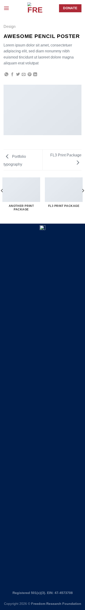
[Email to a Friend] (24, 74)
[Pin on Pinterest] (29, 74)
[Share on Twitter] (18, 74)
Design (10, 27)
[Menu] (6, 8)
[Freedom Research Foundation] (35, 8)
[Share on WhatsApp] (6, 74)
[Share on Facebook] (12, 74)
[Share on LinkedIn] (35, 74)
